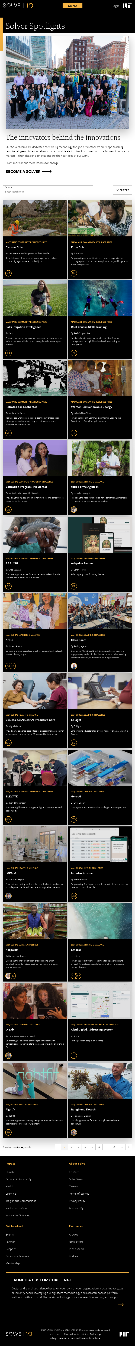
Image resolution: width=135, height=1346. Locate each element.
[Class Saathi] (100, 632)
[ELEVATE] (35, 787)
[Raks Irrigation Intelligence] (35, 319)
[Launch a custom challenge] (120, 1304)
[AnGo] (35, 632)
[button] (122, 190)
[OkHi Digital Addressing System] (100, 1022)
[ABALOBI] (35, 554)
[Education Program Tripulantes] (35, 477)
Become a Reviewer (17, 1256)
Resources (76, 1226)
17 (122, 1147)
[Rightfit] (35, 1100)
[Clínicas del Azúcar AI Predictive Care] (35, 710)
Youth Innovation (16, 1208)
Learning (11, 1193)
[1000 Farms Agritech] (100, 477)
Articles (73, 1234)
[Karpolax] (35, 942)
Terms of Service (79, 1193)
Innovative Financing (18, 1215)
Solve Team (76, 1179)
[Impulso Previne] (100, 864)
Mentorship (13, 1263)
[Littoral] (100, 942)
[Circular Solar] (35, 239)
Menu (72, 6)
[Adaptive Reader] (100, 554)
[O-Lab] (35, 1022)
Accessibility (76, 1208)
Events (10, 1234)
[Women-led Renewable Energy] (100, 399)
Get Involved (14, 1226)
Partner (10, 1241)
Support (11, 1249)
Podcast (74, 1256)
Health (10, 1186)
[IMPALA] (35, 864)
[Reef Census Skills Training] (100, 319)
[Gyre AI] (100, 787)
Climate (10, 1172)
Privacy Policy (77, 1200)
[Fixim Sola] (100, 239)
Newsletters (76, 1241)
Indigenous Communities (21, 1200)
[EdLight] (100, 710)
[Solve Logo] (18, 5)
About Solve (77, 1163)
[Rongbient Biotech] (100, 1100)
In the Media (76, 1249)
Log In (116, 6)
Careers (73, 1186)
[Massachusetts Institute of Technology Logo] (127, 5)
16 (114, 1147)
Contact (74, 1172)
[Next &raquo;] (129, 1147)
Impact (10, 1163)
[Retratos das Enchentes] (35, 399)
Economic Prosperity (18, 1179)
